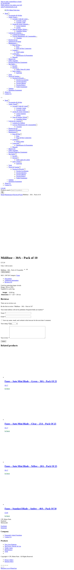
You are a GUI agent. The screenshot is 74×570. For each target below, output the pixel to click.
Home (3, 194)
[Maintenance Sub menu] (17, 132)
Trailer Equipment (21, 87)
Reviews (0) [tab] (8, 282)
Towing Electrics (21, 81)
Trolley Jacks (9, 548)
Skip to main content (7, 1)
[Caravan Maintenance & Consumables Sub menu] (36, 125)
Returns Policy (9, 561)
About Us (8, 92)
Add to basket (5, 272)
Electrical (16, 194)
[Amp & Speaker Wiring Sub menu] (27, 117)
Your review (5, 338)
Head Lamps (20, 52)
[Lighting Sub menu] (18, 50)
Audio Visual (12, 17)
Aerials (18, 27)
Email (3, 316)
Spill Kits (19, 73)
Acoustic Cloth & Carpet (19, 19)
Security (14, 66)
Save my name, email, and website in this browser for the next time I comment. (27, 320)
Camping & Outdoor (18, 34)
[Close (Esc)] (7, 565)
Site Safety (11, 64)
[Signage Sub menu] (18, 158)
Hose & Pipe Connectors (23, 48)
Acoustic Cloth (20, 22)
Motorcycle (11, 59)
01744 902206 (5, 3)
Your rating (5, 323)
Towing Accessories (22, 80)
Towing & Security (18, 78)
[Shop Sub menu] (8, 14)
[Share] (5, 565)
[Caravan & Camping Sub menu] (22, 33)
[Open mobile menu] (1, 97)
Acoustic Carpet (21, 20)
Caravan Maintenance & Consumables (24, 36)
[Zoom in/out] (1, 565)
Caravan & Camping (14, 33)
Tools (10, 74)
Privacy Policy (9, 560)
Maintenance (12, 43)
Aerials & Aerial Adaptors (20, 24)
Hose (17, 47)
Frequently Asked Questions (13, 535)
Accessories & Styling (15, 15)
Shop (6, 13)
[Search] (2, 192)
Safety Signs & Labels (23, 69)
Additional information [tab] (11, 280)
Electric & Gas (12, 40)
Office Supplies (13, 60)
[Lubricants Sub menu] (19, 54)
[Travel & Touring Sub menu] (20, 167)
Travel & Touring (13, 76)
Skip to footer (17, 1)
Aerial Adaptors (21, 26)
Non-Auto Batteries (11, 544)
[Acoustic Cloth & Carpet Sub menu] (28, 19)
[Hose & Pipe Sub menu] (21, 45)
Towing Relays (20, 85)
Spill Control (16, 71)
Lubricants (15, 54)
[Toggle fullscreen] (3, 565)
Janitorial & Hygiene (14, 41)
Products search (6, 190)
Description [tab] (8, 278)
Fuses (21, 194)
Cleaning (19, 38)
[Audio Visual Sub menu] (17, 17)
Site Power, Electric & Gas (13, 546)
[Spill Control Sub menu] (21, 71)
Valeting (10, 88)
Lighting (15, 50)
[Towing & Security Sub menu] (25, 78)
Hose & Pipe (16, 45)
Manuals (15, 57)
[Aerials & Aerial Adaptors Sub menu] (29, 24)
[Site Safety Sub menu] (16, 64)
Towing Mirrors (21, 83)
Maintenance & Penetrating (24, 55)
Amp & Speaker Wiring (19, 29)
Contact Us (8, 94)
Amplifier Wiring (21, 31)
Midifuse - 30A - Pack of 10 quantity (12, 270)
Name (3, 313)
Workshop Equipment (15, 90)
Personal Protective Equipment (17, 62)
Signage (14, 67)
